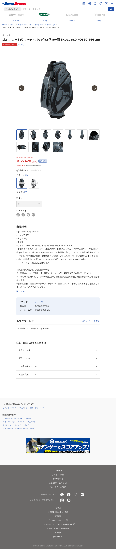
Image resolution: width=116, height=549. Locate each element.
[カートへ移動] (106, 3)
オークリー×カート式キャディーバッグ (18, 418)
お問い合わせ (58, 479)
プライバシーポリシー (56, 520)
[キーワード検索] (111, 9)
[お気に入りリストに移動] (100, 3)
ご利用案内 (58, 470)
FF (25, 192)
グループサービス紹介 (58, 487)
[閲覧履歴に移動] (95, 3)
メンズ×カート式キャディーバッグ (17, 425)
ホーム (4, 25)
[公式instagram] (75, 494)
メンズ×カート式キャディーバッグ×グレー (19, 428)
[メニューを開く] (112, 3)
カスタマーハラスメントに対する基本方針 (56, 524)
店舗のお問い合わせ (56, 483)
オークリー (7, 35)
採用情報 (56, 537)
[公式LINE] (68, 500)
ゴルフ (12, 25)
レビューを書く (93, 321)
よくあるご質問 (58, 475)
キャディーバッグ (25, 25)
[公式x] (62, 494)
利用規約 (58, 508)
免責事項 (58, 516)
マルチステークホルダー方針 (58, 528)
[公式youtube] (82, 494)
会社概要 (58, 532)
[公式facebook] (68, 494)
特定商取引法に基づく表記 (58, 512)
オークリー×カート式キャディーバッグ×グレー (21, 422)
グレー (27, 175)
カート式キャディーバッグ (45, 25)
